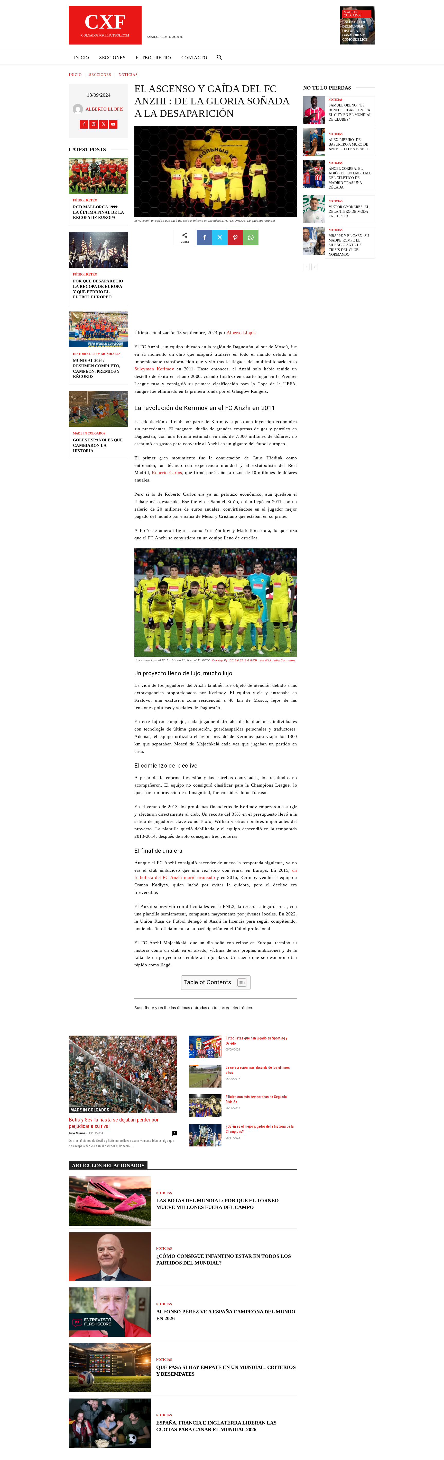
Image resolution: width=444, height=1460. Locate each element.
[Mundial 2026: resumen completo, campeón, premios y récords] (98, 329)
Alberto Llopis (105, 109)
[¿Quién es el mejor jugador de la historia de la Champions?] (205, 1135)
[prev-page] (306, 267)
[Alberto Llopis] (79, 109)
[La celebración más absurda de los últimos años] (205, 1076)
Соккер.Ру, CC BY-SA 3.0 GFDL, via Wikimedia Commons (253, 660)
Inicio (75, 75)
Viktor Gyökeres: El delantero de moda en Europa (349, 211)
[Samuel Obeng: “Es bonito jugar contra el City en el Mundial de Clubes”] (314, 110)
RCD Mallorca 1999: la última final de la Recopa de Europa (98, 212)
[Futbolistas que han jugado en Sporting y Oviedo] (205, 1047)
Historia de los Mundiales (97, 353)
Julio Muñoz (77, 1133)
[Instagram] (93, 124)
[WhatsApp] (250, 237)
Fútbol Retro (85, 200)
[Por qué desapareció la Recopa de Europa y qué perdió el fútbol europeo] (98, 250)
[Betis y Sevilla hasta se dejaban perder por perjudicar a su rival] (123, 1074)
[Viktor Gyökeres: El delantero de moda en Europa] (314, 209)
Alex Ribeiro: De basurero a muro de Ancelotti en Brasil (349, 144)
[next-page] (314, 267)
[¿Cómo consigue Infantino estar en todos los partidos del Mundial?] (110, 1256)
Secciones (100, 75)
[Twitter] (103, 124)
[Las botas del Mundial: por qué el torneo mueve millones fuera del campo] (110, 1201)
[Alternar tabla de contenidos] (239, 982)
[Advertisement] (215, 291)
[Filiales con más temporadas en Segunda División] (205, 1105)
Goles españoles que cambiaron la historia (98, 445)
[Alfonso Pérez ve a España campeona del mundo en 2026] (110, 1312)
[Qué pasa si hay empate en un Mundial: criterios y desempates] (110, 1367)
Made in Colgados (353, 14)
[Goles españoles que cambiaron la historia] (98, 409)
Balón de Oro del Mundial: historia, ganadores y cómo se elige (355, 30)
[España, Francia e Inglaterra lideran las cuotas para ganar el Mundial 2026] (110, 1423)
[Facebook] (84, 124)
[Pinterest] (235, 237)
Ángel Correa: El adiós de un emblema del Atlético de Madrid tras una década (350, 178)
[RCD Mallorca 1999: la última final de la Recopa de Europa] (98, 176)
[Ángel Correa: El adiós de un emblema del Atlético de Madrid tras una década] (314, 174)
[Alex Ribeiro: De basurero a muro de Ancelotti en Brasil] (314, 142)
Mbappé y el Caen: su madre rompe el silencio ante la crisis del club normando (349, 245)
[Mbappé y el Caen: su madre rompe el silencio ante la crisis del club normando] (314, 241)
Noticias (128, 75)
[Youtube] (113, 124)
